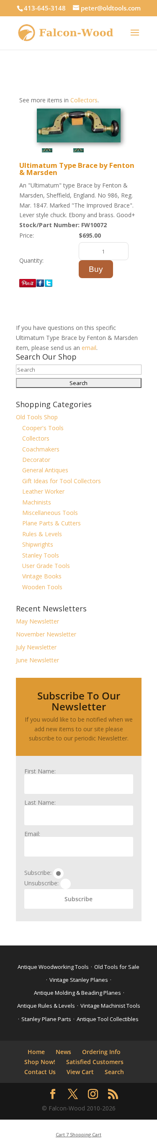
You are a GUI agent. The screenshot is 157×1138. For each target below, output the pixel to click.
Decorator (36, 460)
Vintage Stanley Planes (78, 979)
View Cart (80, 1072)
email (89, 348)
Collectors (84, 100)
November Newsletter (46, 634)
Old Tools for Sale (116, 967)
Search (114, 1072)
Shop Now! (39, 1062)
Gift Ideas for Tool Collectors (61, 481)
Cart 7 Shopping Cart (78, 1134)
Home (36, 1052)
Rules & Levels (42, 534)
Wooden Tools (42, 587)
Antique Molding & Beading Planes (77, 992)
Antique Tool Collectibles (108, 1019)
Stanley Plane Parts (46, 1019)
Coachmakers (40, 449)
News (63, 1052)
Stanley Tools (40, 555)
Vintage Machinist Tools (110, 1005)
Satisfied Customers (95, 1062)
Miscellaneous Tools (50, 513)
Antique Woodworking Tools (53, 967)
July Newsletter (36, 647)
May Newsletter (37, 621)
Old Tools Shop (37, 417)
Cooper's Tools (43, 428)
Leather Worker (43, 491)
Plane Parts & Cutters (51, 523)
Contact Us (40, 1072)
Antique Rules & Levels (46, 1005)
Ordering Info (101, 1052)
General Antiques (45, 470)
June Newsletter (37, 660)
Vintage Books (42, 576)
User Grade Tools (46, 566)
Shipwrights (37, 544)
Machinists (36, 502)
